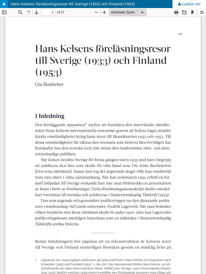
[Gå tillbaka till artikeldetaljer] (4, 4)
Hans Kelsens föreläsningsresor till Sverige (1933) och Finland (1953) (73, 3)
